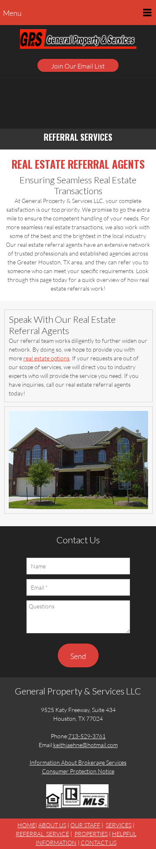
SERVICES (118, 825)
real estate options (46, 358)
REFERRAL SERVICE (42, 833)
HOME (26, 825)
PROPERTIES (91, 833)
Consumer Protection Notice (78, 771)
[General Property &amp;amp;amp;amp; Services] (78, 42)
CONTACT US (98, 842)
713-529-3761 (87, 736)
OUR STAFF (85, 825)
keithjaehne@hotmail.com (85, 744)
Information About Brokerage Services (78, 762)
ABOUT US (52, 825)
